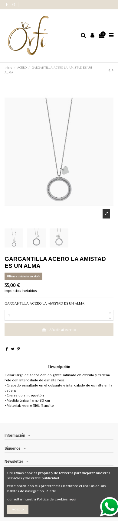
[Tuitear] (12, 349)
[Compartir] (7, 349)
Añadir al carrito (62, 330)
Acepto (18, 509)
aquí (72, 499)
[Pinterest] (18, 349)
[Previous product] (110, 70)
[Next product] (112, 70)
